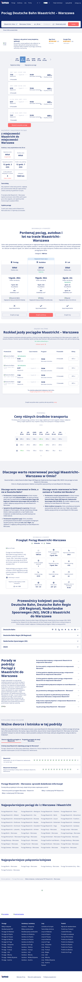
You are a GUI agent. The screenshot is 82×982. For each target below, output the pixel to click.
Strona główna (5, 879)
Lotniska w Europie (47, 926)
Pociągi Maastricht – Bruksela (30, 819)
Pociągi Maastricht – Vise (28, 815)
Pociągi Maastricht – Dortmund (10, 826)
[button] (38, 24)
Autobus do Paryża (27, 939)
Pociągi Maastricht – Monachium (71, 815)
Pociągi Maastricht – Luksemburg (11, 829)
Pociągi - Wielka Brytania (9, 957)
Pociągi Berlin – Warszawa (9, 833)
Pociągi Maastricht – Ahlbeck (10, 815)
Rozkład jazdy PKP (7, 929)
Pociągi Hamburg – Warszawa (70, 840)
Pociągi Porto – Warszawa (69, 847)
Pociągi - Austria (7, 960)
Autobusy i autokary (28, 923)
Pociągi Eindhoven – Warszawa (50, 844)
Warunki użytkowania (34, 977)
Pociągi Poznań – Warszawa (29, 844)
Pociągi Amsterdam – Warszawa (50, 837)
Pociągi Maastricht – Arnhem (30, 829)
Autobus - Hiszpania (28, 926)
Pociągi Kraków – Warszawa (49, 847)
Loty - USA (44, 955)
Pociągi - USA (6, 952)
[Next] (51, 59)
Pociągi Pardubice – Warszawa (10, 870)
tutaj (55, 402)
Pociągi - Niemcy (7, 947)
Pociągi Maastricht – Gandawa (70, 826)
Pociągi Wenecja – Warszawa (10, 840)
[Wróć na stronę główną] (6, 3)
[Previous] (16, 433)
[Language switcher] (47, 3)
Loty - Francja (45, 950)
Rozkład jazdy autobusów (30, 932)
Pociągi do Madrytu (8, 932)
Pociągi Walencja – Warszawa (30, 847)
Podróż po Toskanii (67, 929)
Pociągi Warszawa (17, 879)
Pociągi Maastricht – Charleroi (50, 811)
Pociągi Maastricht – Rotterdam (50, 822)
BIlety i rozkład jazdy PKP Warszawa (13, 793)
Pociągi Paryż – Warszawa (49, 829)
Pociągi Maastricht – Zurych (49, 819)
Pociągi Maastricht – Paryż (9, 811)
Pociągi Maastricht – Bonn (69, 811)
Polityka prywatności (49, 977)
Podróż (63, 923)
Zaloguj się (78, 3)
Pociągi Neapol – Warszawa (9, 844)
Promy (30, 3)
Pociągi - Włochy (7, 955)
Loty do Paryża (46, 937)
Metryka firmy (21, 977)
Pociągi (13, 3)
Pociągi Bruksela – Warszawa (69, 837)
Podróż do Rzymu (66, 944)
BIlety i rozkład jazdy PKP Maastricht (53, 790)
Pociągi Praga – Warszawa (29, 837)
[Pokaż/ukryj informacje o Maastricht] (78, 760)
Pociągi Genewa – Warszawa (9, 847)
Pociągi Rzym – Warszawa (29, 833)
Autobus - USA (26, 952)
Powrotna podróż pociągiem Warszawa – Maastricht (18, 790)
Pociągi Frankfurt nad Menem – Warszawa (54, 840)
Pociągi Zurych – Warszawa (29, 840)
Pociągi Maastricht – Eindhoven (10, 822)
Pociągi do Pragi (7, 942)
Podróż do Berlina (67, 950)
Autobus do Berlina (28, 942)
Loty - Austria (45, 962)
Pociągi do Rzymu (7, 934)
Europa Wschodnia (67, 937)
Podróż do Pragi (66, 952)
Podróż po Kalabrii (67, 939)
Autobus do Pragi (27, 944)
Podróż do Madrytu (67, 942)
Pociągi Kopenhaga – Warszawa (70, 833)
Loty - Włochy (45, 957)
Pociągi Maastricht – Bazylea (29, 822)
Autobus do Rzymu (27, 937)
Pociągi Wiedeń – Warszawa (49, 833)
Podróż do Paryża (66, 947)
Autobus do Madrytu (28, 934)
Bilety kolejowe (6, 926)
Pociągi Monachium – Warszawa (11, 837)
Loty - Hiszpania (46, 944)
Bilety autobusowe (27, 929)
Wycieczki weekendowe (68, 926)
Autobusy (19, 3)
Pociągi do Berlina (7, 939)
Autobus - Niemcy (27, 947)
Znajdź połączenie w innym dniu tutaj (41, 391)
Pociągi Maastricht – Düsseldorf (30, 826)
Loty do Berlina (46, 939)
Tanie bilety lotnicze (47, 929)
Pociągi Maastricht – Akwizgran (30, 811)
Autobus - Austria (27, 960)
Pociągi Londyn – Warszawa (69, 829)
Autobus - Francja (27, 950)
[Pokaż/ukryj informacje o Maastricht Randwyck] (78, 769)
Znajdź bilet (7, 157)
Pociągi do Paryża (7, 937)
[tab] (15, 65)
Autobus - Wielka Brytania (30, 957)
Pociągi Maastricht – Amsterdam (11, 819)
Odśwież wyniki (40, 344)
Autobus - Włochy (27, 955)
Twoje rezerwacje (57, 3)
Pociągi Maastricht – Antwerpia (70, 822)
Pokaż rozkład (7, 178)
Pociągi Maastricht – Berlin (49, 815)
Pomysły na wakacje (67, 934)
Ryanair (43, 965)
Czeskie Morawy (66, 932)
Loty (25, 3)
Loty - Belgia (45, 952)
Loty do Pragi (45, 942)
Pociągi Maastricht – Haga (49, 826)
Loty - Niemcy (45, 947)
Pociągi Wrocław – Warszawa (69, 844)
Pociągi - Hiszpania (8, 944)
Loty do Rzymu (46, 934)
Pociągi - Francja (7, 950)
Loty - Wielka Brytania (48, 960)
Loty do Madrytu (46, 932)
